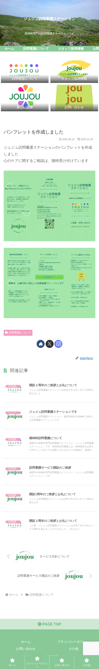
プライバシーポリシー (73, 642)
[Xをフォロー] (50, 344)
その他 (73, 648)
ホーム (26, 642)
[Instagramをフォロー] (58, 344)
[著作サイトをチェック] (41, 344)
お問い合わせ (25, 648)
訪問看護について (20, 332)
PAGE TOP (51, 624)
